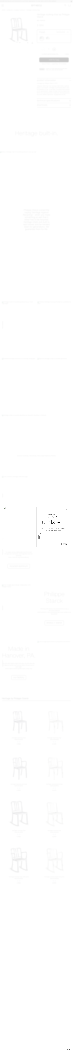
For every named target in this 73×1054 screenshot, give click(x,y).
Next (63, 544)
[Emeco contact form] (68, 1049)
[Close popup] (67, 509)
